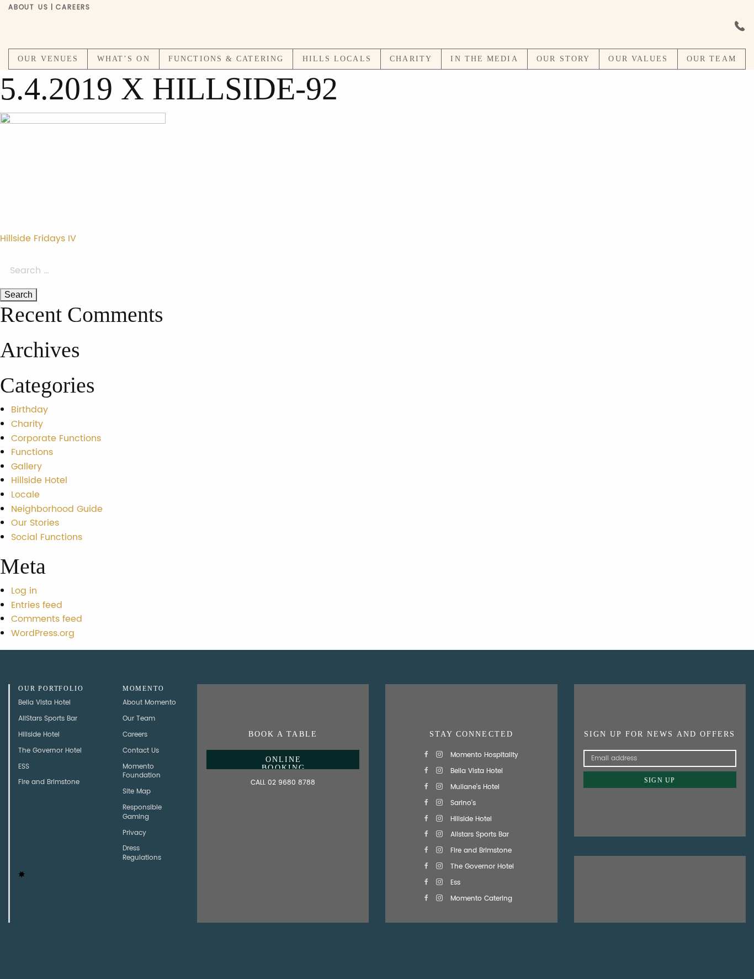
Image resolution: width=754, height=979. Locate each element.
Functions (32, 452)
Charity (411, 59)
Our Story (563, 59)
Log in (24, 591)
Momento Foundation (142, 771)
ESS (23, 766)
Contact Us (141, 750)
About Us (28, 8)
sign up (659, 780)
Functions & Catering (226, 59)
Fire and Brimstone (48, 782)
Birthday (29, 410)
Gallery (26, 466)
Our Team (711, 59)
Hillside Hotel (39, 480)
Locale (25, 495)
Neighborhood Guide (57, 509)
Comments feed (46, 619)
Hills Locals (336, 59)
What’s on (123, 59)
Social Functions (46, 537)
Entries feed (36, 605)
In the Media (484, 59)
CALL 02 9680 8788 (283, 782)
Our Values (638, 59)
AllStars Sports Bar (47, 718)
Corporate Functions (56, 438)
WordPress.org (43, 633)
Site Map (137, 791)
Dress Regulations (142, 853)
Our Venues (48, 59)
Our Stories (35, 523)
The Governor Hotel (50, 750)
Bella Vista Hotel (44, 702)
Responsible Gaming (142, 812)
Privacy (134, 833)
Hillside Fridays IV (38, 238)
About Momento (149, 702)
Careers (73, 8)
